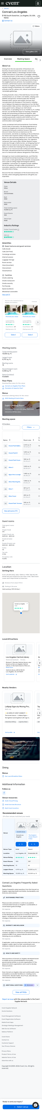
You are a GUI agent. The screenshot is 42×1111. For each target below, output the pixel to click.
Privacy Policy (6, 1051)
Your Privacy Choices (8, 1046)
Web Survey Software (9, 1028)
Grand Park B (13, 453)
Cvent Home (6, 1037)
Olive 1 (11, 489)
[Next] (40, 59)
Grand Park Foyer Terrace (15, 460)
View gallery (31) (31, 52)
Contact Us (5, 1040)
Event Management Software (11, 1016)
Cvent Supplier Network (9, 1008)
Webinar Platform (7, 1032)
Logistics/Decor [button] (23, 721)
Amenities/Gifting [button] (10, 721)
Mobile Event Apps (7, 1022)
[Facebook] (4, 793)
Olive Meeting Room (15, 482)
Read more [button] (9, 667)
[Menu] (2, 3)
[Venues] (38, 3)
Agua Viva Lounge (15, 474)
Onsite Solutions (7, 1011)
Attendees (6, 424)
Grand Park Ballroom (15, 446)
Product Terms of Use (9, 1054)
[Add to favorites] (39, 16)
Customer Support (8, 1043)
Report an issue (8, 999)
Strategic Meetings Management (12, 1025)
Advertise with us (7, 1060)
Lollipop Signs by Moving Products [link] (17, 707)
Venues (6, 8)
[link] (17, 698)
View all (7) (6, 295)
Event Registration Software (11, 1019)
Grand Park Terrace (15, 503)
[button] (38, 322)
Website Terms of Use (9, 1057)
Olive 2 (11, 467)
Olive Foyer (12, 496)
